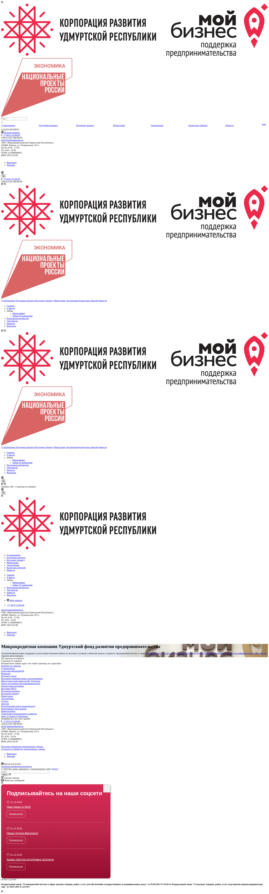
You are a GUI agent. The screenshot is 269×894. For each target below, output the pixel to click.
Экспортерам (157, 125)
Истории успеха (9, 676)
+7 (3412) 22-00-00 (11, 135)
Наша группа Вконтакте (22, 833)
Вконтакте (12, 162)
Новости (229, 125)
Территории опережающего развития (19, 714)
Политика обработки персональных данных (22, 746)
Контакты (11, 326)
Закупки (5, 704)
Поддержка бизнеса (48, 125)
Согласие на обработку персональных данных (23, 749)
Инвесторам (119, 125)
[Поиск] (2, 122)
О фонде (11, 308)
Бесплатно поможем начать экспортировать (22, 678)
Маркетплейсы (8, 711)
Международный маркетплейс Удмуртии (20, 681)
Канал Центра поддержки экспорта (30, 859)
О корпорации (8, 125)
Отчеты (4, 701)
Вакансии (6, 673)
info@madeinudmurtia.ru (12, 140)
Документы (12, 321)
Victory (55, 769)
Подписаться (16, 814)
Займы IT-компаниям (22, 316)
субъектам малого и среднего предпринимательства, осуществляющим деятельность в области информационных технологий (206, 653)
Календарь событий (197, 125)
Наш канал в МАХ (19, 806)
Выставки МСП (8, 688)
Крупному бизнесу (85, 125)
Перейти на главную (11, 666)
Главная (10, 306)
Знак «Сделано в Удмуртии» (14, 716)
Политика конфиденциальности (16, 766)
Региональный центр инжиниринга (18, 706)
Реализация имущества (18, 318)
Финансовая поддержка (12, 686)
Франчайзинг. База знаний (13, 709)
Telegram (11, 165)
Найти (4, 775)
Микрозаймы (18, 313)
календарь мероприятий (12, 671)
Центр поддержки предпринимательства (20, 683)
